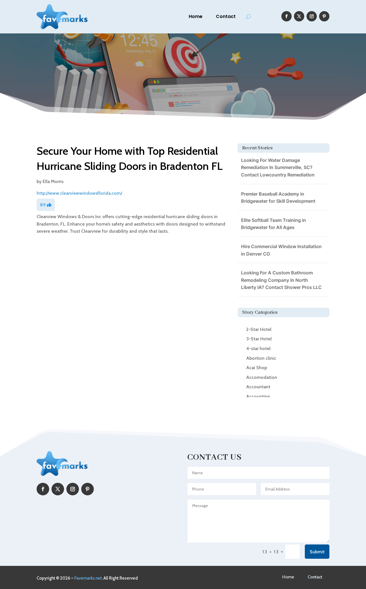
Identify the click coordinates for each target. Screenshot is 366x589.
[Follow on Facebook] (286, 16)
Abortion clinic (261, 358)
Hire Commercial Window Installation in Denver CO (281, 250)
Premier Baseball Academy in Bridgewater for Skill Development (278, 197)
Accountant (258, 386)
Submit (317, 551)
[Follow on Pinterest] (324, 16)
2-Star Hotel (258, 329)
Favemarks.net (88, 578)
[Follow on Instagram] (312, 16)
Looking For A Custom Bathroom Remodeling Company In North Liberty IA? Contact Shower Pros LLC (281, 280)
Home (195, 16)
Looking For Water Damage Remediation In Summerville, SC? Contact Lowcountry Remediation (278, 167)
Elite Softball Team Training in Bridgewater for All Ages (273, 223)
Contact (226, 16)
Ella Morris (53, 181)
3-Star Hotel (259, 338)
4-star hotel (258, 348)
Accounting (258, 396)
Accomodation (261, 377)
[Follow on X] (299, 16)
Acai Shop (256, 367)
